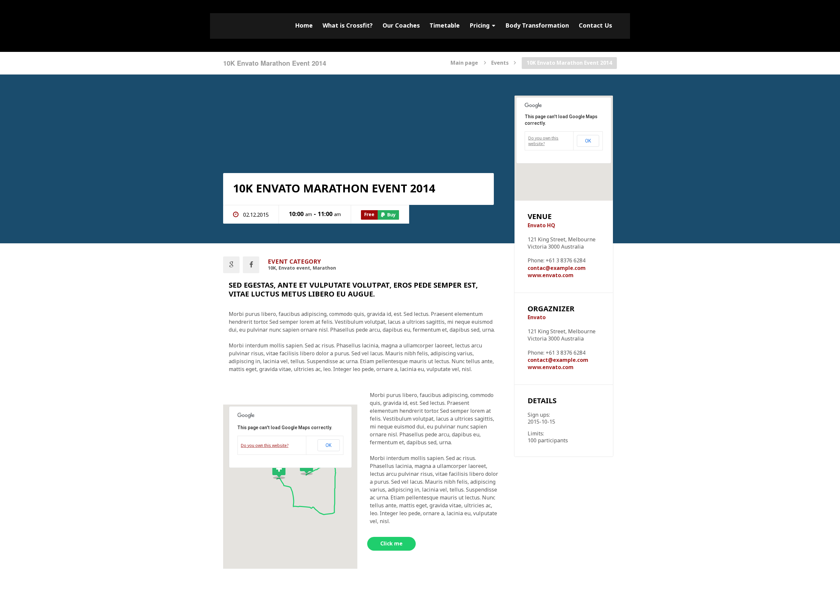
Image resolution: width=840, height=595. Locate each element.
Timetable (445, 25)
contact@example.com (558, 360)
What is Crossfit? (348, 25)
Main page (464, 62)
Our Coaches (401, 25)
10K (272, 268)
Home (304, 25)
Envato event (294, 268)
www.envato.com (551, 275)
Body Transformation (537, 25)
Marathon (324, 268)
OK (328, 445)
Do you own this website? (264, 446)
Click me (391, 544)
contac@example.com (557, 268)
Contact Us (595, 25)
